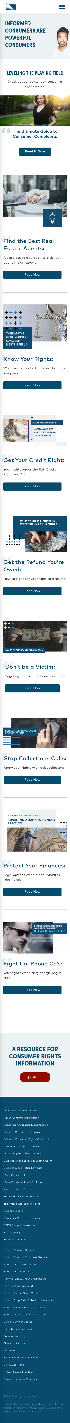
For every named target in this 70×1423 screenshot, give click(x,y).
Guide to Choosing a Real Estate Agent (28, 1161)
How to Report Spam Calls (20, 1293)
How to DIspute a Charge (20, 1264)
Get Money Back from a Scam (22, 1153)
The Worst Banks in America (21, 1196)
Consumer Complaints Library (22, 1218)
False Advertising (14, 1336)
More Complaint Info (16, 1175)
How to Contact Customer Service (25, 1257)
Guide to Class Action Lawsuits (23, 1168)
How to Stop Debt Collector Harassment (29, 1300)
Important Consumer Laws (20, 1110)
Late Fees (10, 1350)
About (38, 1077)
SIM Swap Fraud (14, 1365)
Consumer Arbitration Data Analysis (26, 1125)
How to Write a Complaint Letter (24, 1314)
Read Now (32, 274)
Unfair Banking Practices (19, 1372)
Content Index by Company (21, 1379)
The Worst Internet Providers (22, 1204)
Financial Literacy (14, 1343)
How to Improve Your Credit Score (25, 1279)
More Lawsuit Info (15, 1189)
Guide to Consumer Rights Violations (26, 1139)
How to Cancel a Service (19, 1250)
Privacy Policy (12, 1232)
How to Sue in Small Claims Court (24, 1307)
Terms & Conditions (16, 1239)
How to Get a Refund (17, 1271)
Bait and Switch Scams (18, 1322)
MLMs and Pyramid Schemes (21, 1357)
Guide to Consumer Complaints (23, 1132)
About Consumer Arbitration (21, 1118)
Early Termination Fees (18, 1329)
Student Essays (13, 1211)
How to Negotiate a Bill (18, 1286)
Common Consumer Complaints (23, 1146)
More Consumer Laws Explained (23, 1182)
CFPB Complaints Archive (19, 1225)
